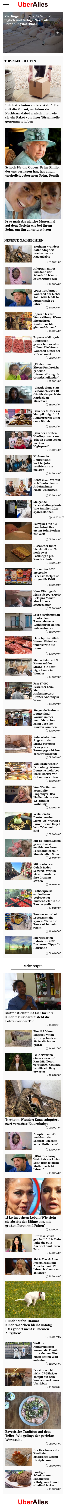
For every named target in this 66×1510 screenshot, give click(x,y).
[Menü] (6, 4)
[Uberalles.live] (33, 4)
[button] (58, 33)
